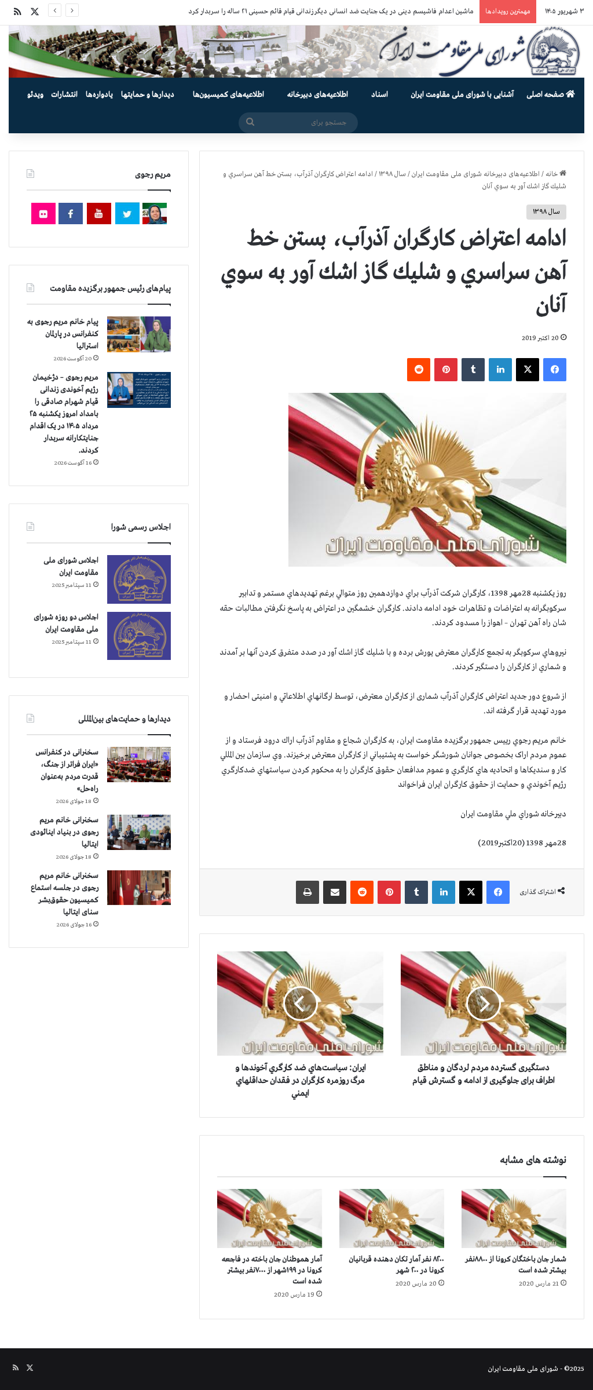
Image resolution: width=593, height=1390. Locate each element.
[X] (527, 369)
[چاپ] (307, 892)
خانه (552, 174)
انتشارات (65, 95)
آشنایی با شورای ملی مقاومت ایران (462, 95)
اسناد (379, 95)
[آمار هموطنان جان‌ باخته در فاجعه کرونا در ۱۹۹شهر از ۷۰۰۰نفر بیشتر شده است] (269, 1218)
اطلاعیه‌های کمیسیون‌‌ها (228, 95)
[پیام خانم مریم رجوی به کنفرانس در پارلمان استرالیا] (139, 334)
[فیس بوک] (554, 369)
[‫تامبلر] (473, 369)
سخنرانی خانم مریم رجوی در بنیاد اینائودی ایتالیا (64, 832)
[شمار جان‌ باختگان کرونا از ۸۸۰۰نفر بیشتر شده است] (514, 1218)
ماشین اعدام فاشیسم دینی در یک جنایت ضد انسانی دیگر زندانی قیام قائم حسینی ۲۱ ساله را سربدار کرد (331, 11)
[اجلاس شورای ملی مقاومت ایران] (139, 579)
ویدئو (35, 95)
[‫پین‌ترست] (445, 369)
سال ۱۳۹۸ (392, 174)
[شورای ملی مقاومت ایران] (296, 51)
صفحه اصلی (546, 95)
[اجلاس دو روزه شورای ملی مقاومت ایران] (139, 636)
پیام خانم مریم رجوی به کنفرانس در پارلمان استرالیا (62, 334)
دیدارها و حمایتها (147, 95)
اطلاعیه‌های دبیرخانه (317, 95)
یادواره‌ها (99, 95)
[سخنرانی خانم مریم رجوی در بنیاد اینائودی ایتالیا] (139, 833)
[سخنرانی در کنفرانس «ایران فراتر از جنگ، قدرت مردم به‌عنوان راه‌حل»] (139, 764)
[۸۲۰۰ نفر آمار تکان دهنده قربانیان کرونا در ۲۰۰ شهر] (391, 1218)
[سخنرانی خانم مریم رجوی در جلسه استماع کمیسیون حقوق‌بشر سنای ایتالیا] (139, 887)
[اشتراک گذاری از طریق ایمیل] (334, 892)
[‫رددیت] (418, 369)
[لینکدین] (500, 369)
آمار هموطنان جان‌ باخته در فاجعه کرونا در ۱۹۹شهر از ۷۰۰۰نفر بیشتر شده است (272, 1270)
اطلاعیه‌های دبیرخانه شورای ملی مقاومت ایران (476, 174)
